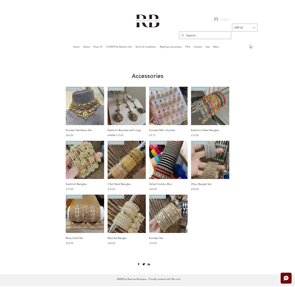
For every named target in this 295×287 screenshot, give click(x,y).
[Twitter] (143, 264)
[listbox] (244, 27)
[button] (244, 27)
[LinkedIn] (149, 264)
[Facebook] (138, 264)
